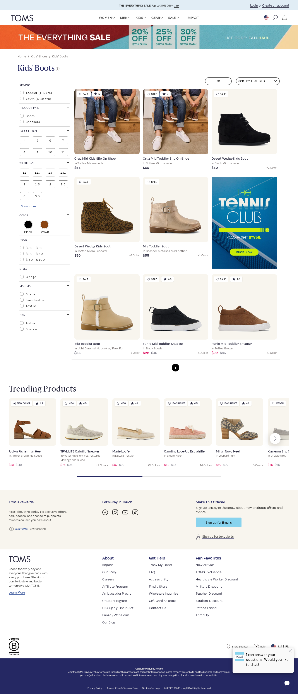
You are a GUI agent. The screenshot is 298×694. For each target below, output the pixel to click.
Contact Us (157, 608)
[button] (114, 18)
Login (254, 5)
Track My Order (160, 565)
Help (262, 646)
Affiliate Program (115, 586)
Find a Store (158, 586)
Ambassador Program (118, 593)
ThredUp (202, 615)
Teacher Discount (209, 593)
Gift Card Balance (162, 600)
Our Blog (108, 622)
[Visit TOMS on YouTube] (125, 512)
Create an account (275, 5)
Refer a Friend (206, 608)
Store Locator (240, 646)
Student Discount (209, 600)
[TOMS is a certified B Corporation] (14, 646)
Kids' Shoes (39, 56)
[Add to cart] (130, 147)
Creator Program (114, 600)
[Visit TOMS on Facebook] (105, 512)
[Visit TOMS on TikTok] (135, 512)
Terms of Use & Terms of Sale (122, 688)
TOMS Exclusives (208, 572)
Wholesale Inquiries (163, 593)
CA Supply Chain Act (118, 608)
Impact (107, 565)
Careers (108, 579)
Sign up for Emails (219, 522)
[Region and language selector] (266, 17)
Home (21, 56)
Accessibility (158, 579)
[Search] (275, 17)
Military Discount (209, 586)
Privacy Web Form (115, 615)
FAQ (152, 572)
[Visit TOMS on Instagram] (115, 512)
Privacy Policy (91, 671)
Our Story (109, 572)
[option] (44, 92)
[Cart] (284, 17)
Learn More (17, 592)
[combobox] (257, 81)
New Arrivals (205, 565)
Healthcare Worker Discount (217, 579)
